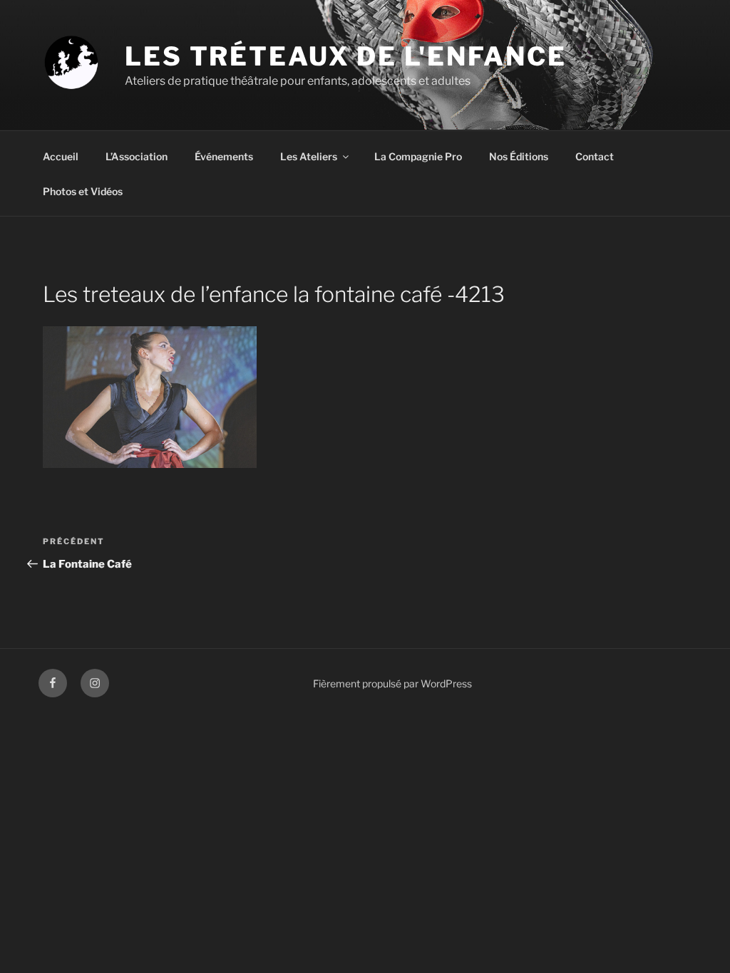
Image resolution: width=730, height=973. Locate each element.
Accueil (60, 156)
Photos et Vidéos (83, 191)
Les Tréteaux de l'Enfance (346, 56)
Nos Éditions (518, 156)
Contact (594, 156)
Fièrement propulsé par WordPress (392, 683)
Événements (224, 156)
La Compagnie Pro (418, 156)
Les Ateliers (308, 156)
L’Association (137, 156)
